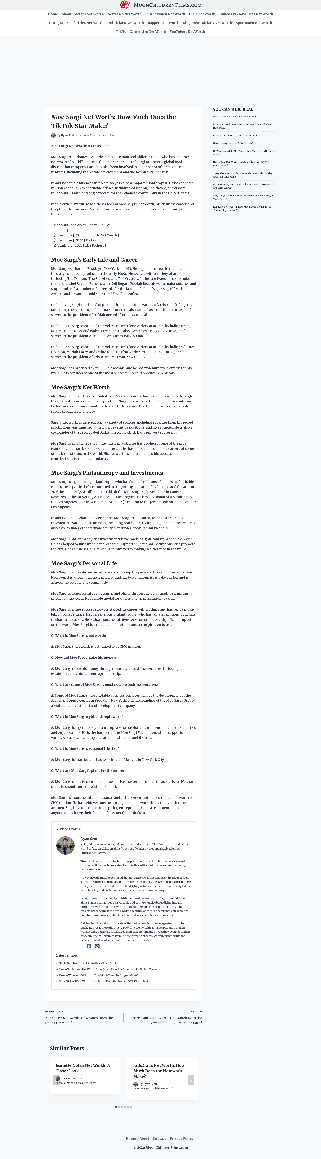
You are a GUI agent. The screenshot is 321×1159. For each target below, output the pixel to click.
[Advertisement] (160, 64)
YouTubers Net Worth (187, 32)
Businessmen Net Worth (165, 14)
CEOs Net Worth (202, 14)
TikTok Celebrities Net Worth (141, 32)
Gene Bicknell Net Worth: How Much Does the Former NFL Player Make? (105, 981)
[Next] (191, 1080)
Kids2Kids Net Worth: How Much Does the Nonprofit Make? (159, 1071)
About (66, 14)
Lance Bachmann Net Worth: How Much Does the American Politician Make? (108, 969)
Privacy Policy (182, 1139)
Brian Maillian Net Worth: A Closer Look (235, 135)
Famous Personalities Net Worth (246, 14)
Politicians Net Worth (126, 23)
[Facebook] (89, 946)
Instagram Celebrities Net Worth (76, 23)
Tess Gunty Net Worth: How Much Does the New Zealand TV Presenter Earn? (167, 1017)
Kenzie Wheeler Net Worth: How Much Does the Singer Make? (98, 975)
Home (53, 14)
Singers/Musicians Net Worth (207, 23)
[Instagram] (97, 946)
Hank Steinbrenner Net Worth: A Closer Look (88, 963)
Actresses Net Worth (125, 14)
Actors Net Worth (89, 14)
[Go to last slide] (56, 1080)
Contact (159, 1139)
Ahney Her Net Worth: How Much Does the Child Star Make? (79, 1017)
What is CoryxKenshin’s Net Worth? (233, 143)
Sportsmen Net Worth (254, 23)
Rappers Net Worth (163, 23)
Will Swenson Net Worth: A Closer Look (235, 116)
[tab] (116, 1107)
